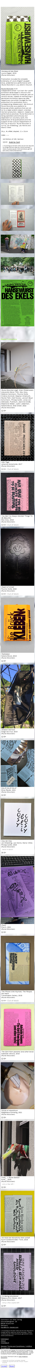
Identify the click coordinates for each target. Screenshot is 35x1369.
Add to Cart (14, 142)
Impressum (5, 1343)
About (3, 1341)
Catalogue (5, 1339)
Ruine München (8, 75)
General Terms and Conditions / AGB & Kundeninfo (16, 1347)
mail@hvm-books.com (9, 1327)
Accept (4, 1366)
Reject (11, 1366)
